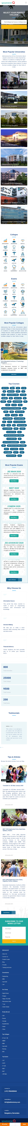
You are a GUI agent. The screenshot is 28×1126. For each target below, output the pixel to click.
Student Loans (6, 959)
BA (4, 391)
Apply (24, 1124)
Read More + (14, 374)
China (3, 1029)
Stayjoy (4, 996)
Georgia (4, 1021)
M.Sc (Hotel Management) (11, 442)
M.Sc (18, 391)
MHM (21, 449)
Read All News (6, 912)
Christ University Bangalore (10, 87)
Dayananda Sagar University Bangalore (13, 221)
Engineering (5, 976)
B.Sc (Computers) (19, 418)
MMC (3, 445)
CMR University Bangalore (10, 202)
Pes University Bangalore (9, 106)
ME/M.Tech (18, 398)
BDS (25, 401)
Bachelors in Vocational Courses (14, 435)
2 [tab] (1, 747)
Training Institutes (6, 967)
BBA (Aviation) (20, 411)
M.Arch (22, 428)
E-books (4, 964)
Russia (4, 1018)
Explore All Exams (12, 579)
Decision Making (8, 624)
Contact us (5, 956)
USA (3, 1015)
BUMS (16, 428)
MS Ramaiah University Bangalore (12, 183)
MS (19, 438)
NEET (3, 1068)
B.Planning (14, 449)
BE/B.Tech (5, 388)
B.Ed (3, 394)
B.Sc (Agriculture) (13, 394)
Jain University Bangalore (9, 145)
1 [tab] (0, 747)
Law (3, 984)
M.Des (22, 442)
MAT (3, 1071)
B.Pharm (23, 394)
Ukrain (3, 1026)
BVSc (20, 405)
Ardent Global (5, 1007)
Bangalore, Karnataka (12, 1113)
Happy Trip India (6, 998)
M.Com (14, 405)
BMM (11, 411)
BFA (4, 421)
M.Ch (22, 452)
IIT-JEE (4, 1066)
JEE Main (4, 1074)
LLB (23, 391)
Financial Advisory (8, 646)
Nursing (4, 1049)
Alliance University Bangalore (10, 164)
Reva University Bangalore (10, 125)
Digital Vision (5, 993)
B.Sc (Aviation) (11, 432)
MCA (9, 401)
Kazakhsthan (5, 1023)
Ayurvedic (4, 981)
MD (14, 425)
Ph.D (19, 455)
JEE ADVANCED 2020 (14, 543)
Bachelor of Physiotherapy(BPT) (11, 408)
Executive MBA (22, 425)
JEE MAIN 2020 (14, 471)
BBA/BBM (4, 398)
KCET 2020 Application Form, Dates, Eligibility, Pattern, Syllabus (13, 880)
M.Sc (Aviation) (11, 455)
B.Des (7, 415)
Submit (14, 941)
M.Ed (9, 425)
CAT (3, 1060)
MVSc (6, 449)
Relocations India (6, 1001)
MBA (3, 979)
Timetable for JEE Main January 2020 (13, 785)
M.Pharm (14, 415)
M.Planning (8, 452)
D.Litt (15, 452)
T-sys (3, 1004)
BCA (11, 398)
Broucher (4, 1124)
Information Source (9, 601)
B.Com (23, 388)
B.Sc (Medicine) (8, 418)
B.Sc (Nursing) (17, 401)
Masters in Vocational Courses (16, 445)
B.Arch (3, 401)
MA (24, 398)
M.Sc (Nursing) (7, 428)
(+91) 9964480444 (11, 1091)
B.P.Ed (9, 421)
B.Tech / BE (5, 1038)
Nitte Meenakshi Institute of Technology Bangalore (12, 362)
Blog (3, 962)
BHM (24, 408)
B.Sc (18, 388)
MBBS (12, 388)
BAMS (7, 405)
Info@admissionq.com (12, 1102)
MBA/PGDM (11, 391)
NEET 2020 (14, 488)
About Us (4, 954)
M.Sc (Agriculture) (19, 421)
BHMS (5, 411)
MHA (19, 432)
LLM (21, 415)
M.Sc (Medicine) (11, 438)
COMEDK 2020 (14, 506)
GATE (3, 1063)
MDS (3, 425)
